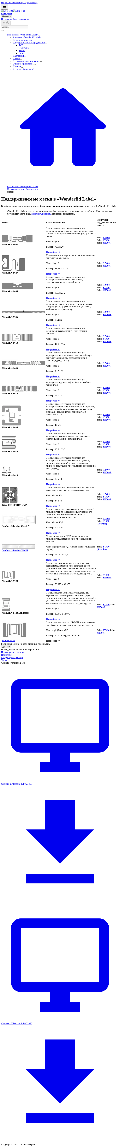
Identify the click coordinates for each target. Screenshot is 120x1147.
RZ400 (106, 237)
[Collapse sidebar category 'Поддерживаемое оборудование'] (46, 43)
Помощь (17, 66)
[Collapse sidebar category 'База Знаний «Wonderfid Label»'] (39, 35)
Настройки (18, 56)
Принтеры (24, 48)
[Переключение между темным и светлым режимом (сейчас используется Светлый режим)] (6, 23)
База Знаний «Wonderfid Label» (22, 34)
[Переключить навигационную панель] (4, 7)
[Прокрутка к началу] (2, 30)
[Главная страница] (63, 184)
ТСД (21, 45)
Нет (8, 647)
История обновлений (23, 69)
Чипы (21, 53)
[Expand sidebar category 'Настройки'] (25, 56)
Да (3, 647)
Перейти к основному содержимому (19, 2)
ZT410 (106, 604)
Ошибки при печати (23, 63)
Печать (16, 58)
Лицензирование (20, 19)
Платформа (6, 19)
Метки (22, 50)
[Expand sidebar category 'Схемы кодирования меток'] (41, 61)
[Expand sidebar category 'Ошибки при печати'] (34, 64)
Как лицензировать (22, 40)
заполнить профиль (41, 214)
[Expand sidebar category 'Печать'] (21, 59)
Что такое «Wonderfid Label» (27, 37)
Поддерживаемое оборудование (29, 42)
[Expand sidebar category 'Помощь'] (22, 67)
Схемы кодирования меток (26, 61)
